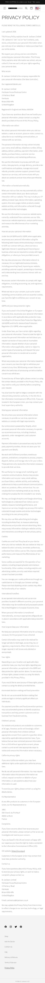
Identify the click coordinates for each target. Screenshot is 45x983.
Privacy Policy (9, 968)
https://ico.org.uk (18, 851)
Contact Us (8, 947)
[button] (4, 8)
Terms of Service (10, 962)
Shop (6, 936)
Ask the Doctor (10, 941)
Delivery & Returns (11, 957)
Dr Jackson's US (24, 981)
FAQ (6, 952)
